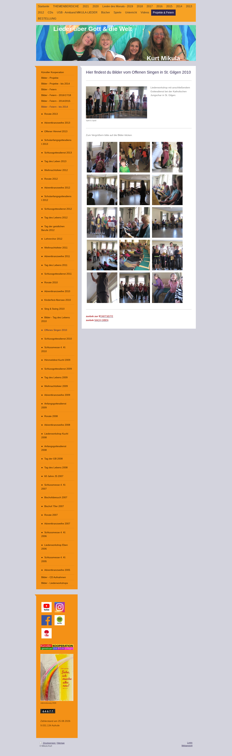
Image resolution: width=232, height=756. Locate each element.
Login (189, 743)
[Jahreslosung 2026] (56, 677)
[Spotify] (60, 620)
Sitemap (61, 743)
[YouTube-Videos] (46, 607)
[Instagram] (60, 607)
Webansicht (187, 745)
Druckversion (49, 743)
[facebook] (46, 620)
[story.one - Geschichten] (46, 633)
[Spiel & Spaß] (116, 102)
